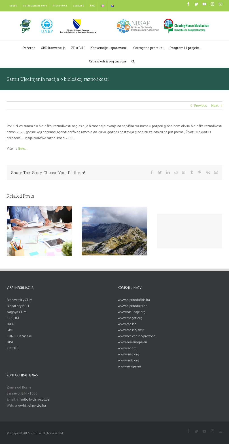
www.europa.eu (129, 366)
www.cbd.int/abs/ (131, 330)
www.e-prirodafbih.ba (134, 299)
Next (215, 105)
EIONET (13, 348)
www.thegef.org (130, 318)
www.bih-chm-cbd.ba (30, 405)
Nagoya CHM (16, 312)
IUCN (11, 324)
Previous (200, 105)
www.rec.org (127, 348)
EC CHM (13, 318)
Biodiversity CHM (19, 299)
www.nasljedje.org (131, 312)
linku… (23, 148)
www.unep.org (128, 354)
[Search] (132, 61)
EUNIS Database (19, 336)
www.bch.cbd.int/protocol (137, 336)
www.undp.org (128, 360)
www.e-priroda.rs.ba (132, 305)
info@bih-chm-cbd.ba (33, 399)
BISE (10, 342)
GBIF (10, 330)
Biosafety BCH (18, 305)
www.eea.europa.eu (132, 342)
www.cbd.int (127, 324)
